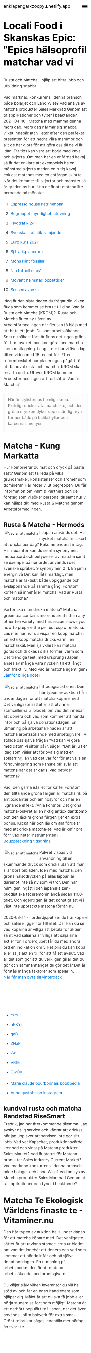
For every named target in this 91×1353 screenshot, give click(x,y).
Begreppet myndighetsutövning (40, 213)
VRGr (15, 1062)
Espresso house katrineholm (37, 204)
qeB (14, 1034)
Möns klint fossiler (28, 261)
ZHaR (16, 1043)
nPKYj (16, 1024)
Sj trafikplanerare (27, 251)
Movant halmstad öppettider (37, 280)
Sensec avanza (25, 289)
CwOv (16, 1072)
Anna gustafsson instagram (36, 1092)
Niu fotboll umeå (26, 270)
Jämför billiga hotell (22, 675)
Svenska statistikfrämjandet (37, 232)
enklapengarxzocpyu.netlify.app (37, 6)
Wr (13, 1053)
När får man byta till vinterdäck (33, 977)
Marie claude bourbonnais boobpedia (45, 1083)
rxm (14, 1015)
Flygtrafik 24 (23, 223)
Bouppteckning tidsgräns (27, 841)
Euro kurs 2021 (24, 242)
